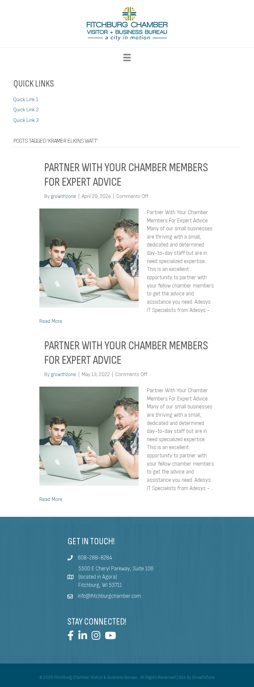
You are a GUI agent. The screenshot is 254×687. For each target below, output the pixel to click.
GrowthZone (203, 677)
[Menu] (127, 57)
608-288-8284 (95, 557)
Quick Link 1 (25, 99)
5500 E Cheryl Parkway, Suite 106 (115, 568)
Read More (50, 321)
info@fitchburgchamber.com (109, 596)
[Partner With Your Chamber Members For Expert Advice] (89, 258)
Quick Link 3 (26, 120)
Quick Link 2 (26, 110)
